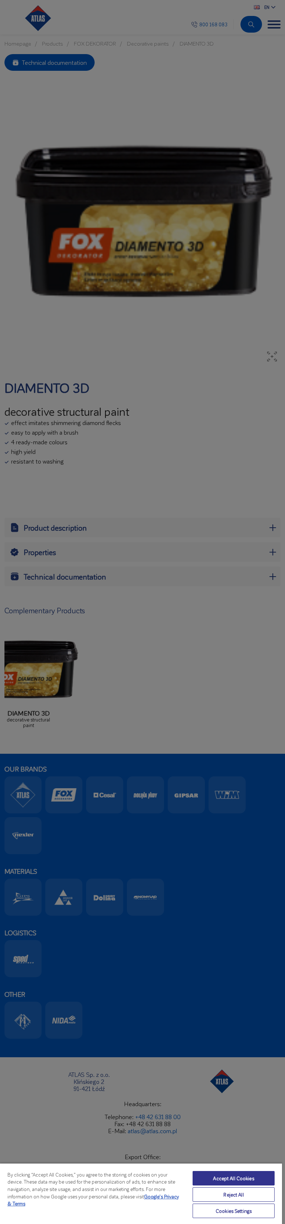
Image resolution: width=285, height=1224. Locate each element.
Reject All (233, 1194)
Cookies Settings (234, 1211)
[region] (141, 1193)
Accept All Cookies (233, 1178)
